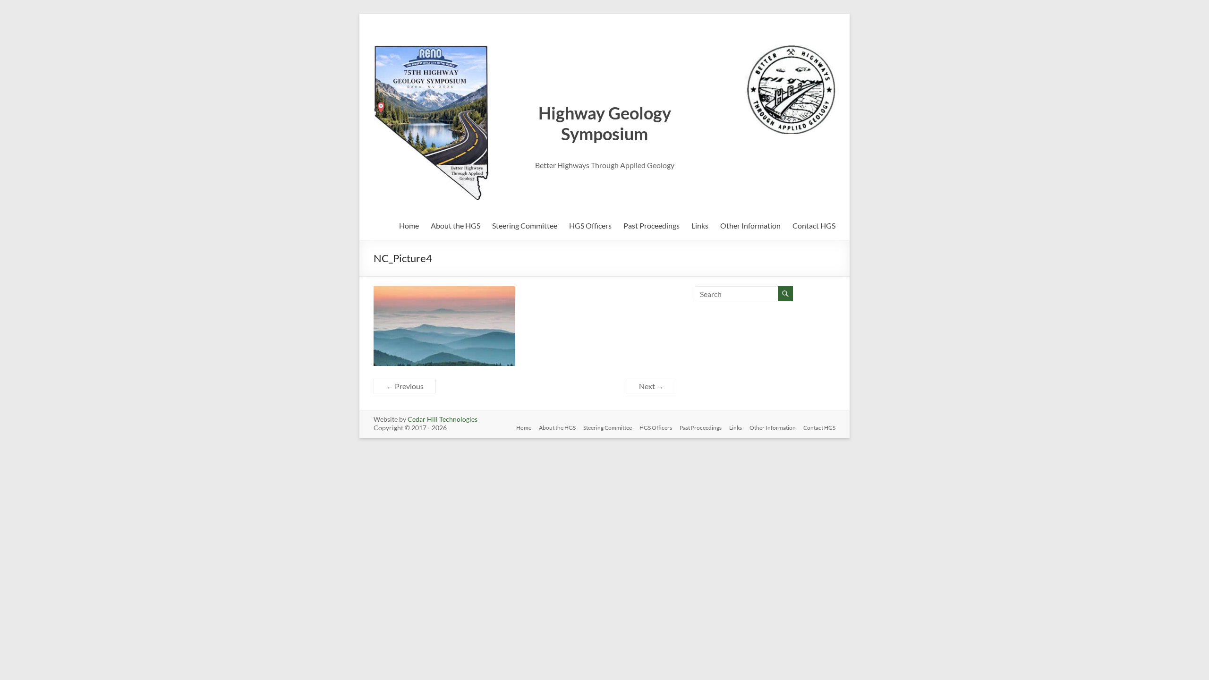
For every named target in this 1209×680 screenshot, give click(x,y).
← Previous (405, 386)
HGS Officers (590, 225)
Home (409, 225)
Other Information (750, 225)
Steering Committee (524, 225)
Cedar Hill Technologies (442, 419)
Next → (651, 386)
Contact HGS (813, 225)
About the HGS (455, 225)
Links (699, 225)
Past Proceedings (651, 225)
